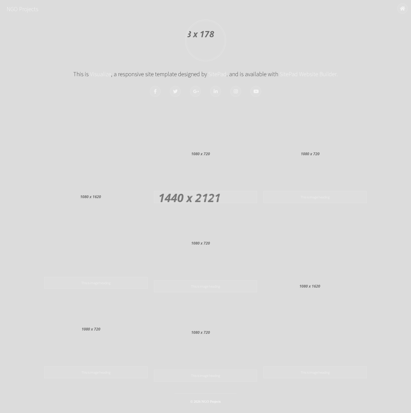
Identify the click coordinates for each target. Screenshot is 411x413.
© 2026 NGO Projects (205, 401)
